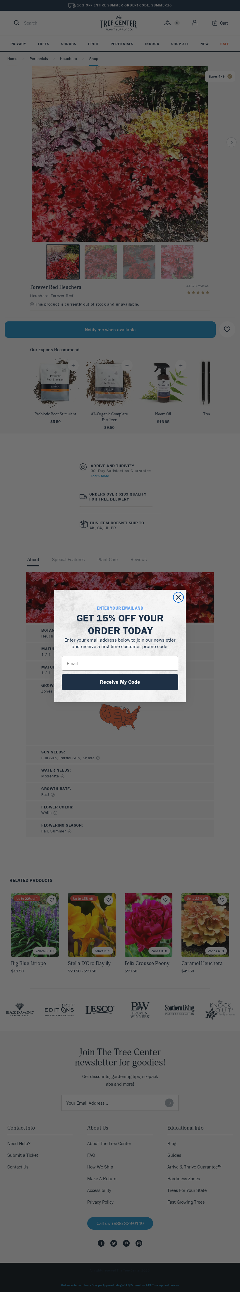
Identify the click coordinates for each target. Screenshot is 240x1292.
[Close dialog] (178, 597)
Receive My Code (120, 681)
